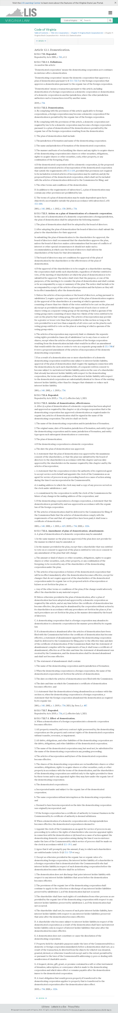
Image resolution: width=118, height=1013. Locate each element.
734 (43, 102)
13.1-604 (38, 203)
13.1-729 (68, 852)
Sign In (109, 1010)
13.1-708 (108, 346)
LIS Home (45, 1007)
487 (85, 705)
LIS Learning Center (30, 3)
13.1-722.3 (74, 80)
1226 (87, 526)
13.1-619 (71, 170)
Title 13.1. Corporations (60, 33)
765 (60, 57)
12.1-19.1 (67, 844)
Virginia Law (17, 20)
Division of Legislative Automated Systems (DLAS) (89, 1010)
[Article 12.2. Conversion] (45, 41)
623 (63, 526)
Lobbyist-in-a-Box (58, 1007)
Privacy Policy (73, 1007)
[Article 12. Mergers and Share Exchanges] (37, 41)
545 (43, 208)
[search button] (110, 20)
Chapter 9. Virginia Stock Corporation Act (87, 33)
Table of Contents (41, 33)
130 (63, 208)
